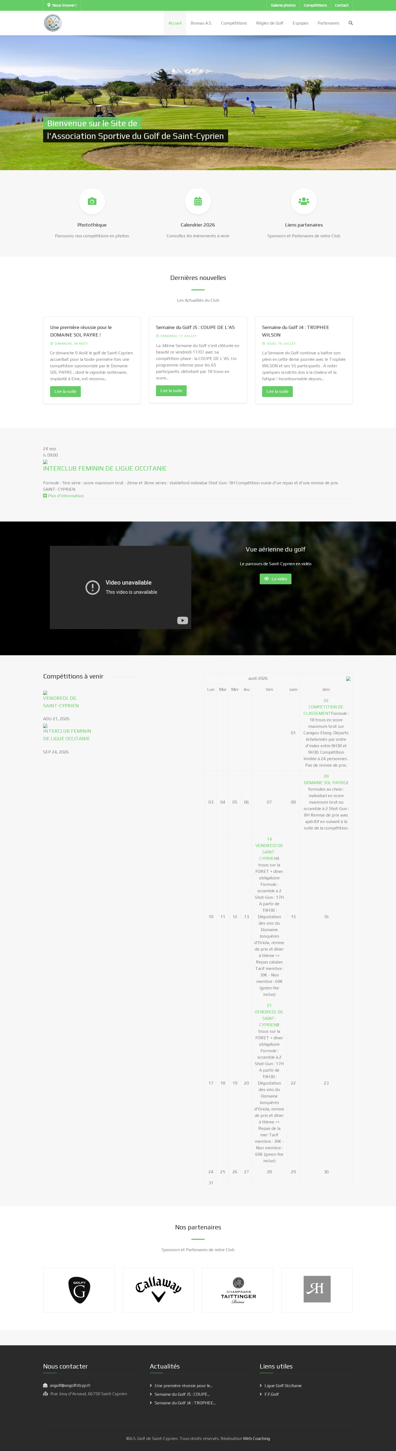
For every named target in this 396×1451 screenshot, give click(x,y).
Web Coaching (256, 1438)
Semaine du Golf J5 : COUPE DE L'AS (195, 327)
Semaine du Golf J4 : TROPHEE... (185, 1402)
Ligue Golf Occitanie (283, 1385)
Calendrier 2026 (198, 225)
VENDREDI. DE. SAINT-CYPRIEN (269, 1018)
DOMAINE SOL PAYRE (325, 782)
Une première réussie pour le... (184, 1385)
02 (326, 700)
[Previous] (53, 363)
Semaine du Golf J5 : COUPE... (182, 1394)
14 (269, 839)
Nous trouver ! (65, 5)
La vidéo (279, 578)
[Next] (342, 363)
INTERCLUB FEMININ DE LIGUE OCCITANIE (105, 468)
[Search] (351, 23)
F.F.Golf (272, 1394)
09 (326, 776)
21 (269, 1005)
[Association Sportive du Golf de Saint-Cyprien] (53, 22)
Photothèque (92, 225)
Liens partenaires (304, 225)
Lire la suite (65, 391)
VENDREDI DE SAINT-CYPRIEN (269, 852)
